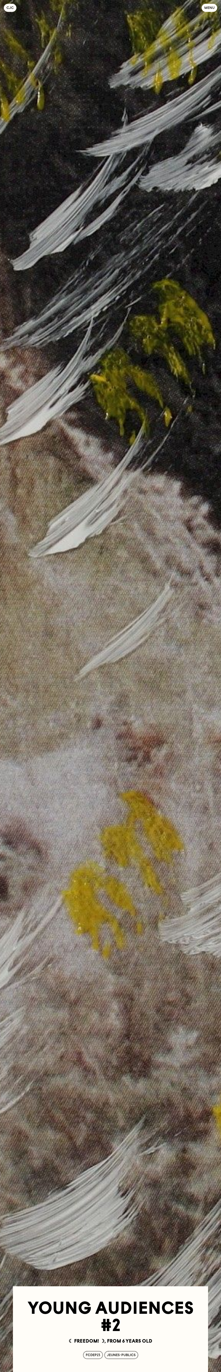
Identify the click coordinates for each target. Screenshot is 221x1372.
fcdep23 (93, 1355)
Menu (209, 8)
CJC (11, 8)
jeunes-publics (121, 1355)
